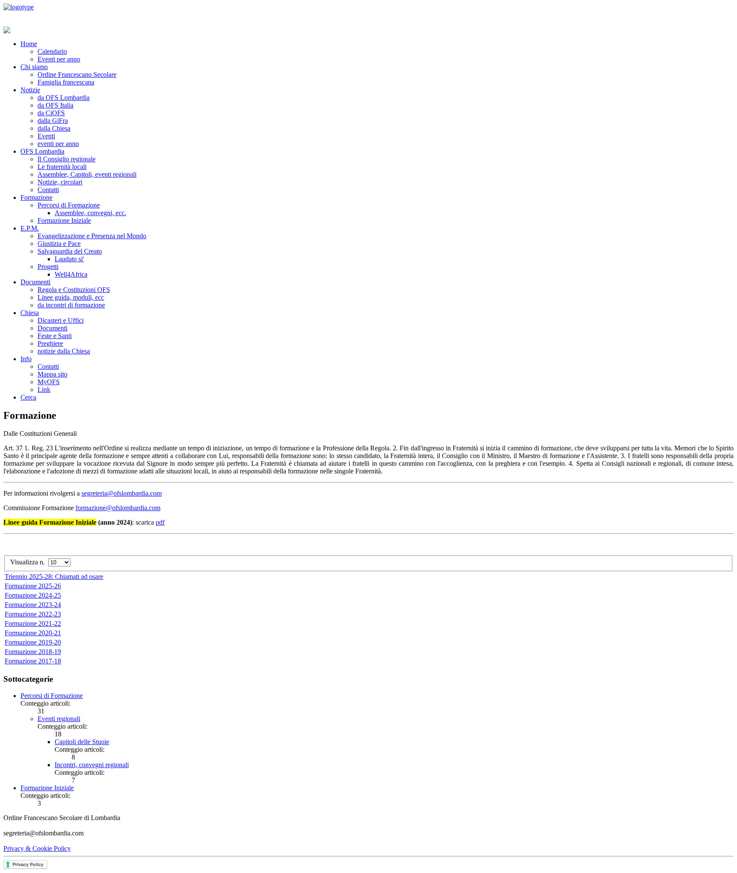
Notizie (30, 89)
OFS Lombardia (42, 151)
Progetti (48, 266)
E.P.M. (29, 228)
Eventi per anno (59, 59)
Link (44, 389)
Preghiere (50, 343)
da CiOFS (51, 113)
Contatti (48, 189)
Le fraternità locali (62, 166)
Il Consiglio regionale (67, 159)
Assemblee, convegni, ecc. (90, 212)
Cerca (28, 397)
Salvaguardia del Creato (70, 251)
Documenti (35, 282)
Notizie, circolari (60, 182)
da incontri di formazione (71, 305)
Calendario (52, 51)
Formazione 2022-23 (33, 614)
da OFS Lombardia (64, 97)
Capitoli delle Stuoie (82, 741)
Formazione (36, 197)
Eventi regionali (59, 718)
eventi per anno (58, 143)
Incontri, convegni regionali (92, 764)
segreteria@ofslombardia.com (121, 493)
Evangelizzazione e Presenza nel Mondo (92, 235)
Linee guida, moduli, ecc (71, 297)
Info (26, 358)
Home (28, 43)
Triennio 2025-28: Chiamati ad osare (54, 576)
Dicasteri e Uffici (61, 320)
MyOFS (49, 381)
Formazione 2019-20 (33, 642)
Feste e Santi (55, 335)
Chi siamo (34, 66)
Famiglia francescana (66, 82)
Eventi (46, 136)
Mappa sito (52, 374)
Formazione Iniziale (64, 220)
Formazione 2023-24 (33, 604)
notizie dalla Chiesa (64, 351)
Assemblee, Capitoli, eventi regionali (87, 174)
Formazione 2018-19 (33, 651)
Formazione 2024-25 (33, 595)
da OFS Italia (55, 105)
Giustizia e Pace (59, 243)
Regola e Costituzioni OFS (74, 289)
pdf (160, 522)
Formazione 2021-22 (33, 623)
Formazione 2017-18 (33, 661)
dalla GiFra (53, 120)
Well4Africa (71, 274)
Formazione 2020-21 (33, 633)
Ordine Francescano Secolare (77, 74)
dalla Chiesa (54, 128)
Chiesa (29, 312)
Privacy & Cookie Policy (37, 848)
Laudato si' (69, 259)
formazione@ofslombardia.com (117, 507)
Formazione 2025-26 (33, 586)
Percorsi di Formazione (69, 205)
